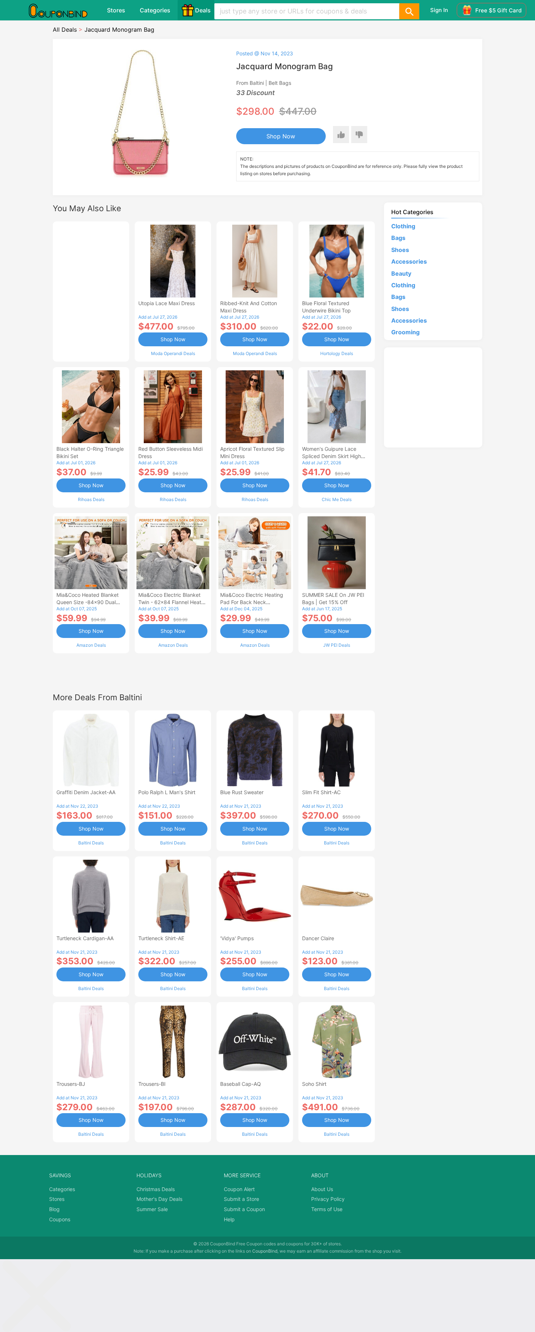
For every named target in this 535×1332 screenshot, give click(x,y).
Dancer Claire (318, 938)
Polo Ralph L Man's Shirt (166, 792)
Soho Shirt (314, 1084)
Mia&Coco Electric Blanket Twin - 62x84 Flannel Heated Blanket (172, 602)
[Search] (409, 11)
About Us (322, 1189)
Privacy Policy (328, 1199)
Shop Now (280, 136)
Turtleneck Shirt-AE (161, 938)
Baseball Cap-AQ (240, 1084)
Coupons (59, 1219)
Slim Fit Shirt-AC (321, 792)
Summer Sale (152, 1209)
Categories (155, 10)
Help (229, 1219)
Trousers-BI (152, 1084)
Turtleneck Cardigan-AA (85, 938)
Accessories (409, 261)
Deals (203, 10)
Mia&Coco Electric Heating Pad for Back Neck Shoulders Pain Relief (251, 602)
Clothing (403, 226)
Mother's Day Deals (159, 1199)
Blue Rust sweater (241, 792)
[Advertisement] (91, 290)
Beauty (401, 273)
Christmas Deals (155, 1189)
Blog (54, 1209)
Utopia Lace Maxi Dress (166, 303)
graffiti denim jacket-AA (85, 792)
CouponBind (264, 1251)
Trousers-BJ (70, 1084)
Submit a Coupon (244, 1209)
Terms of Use (326, 1209)
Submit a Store (241, 1199)
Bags (398, 237)
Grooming (405, 332)
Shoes (400, 249)
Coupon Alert (239, 1189)
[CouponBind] (63, 10)
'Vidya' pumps (237, 938)
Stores (116, 10)
